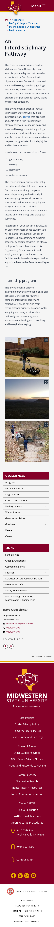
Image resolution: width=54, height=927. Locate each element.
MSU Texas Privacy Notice (27, 759)
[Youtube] (33, 875)
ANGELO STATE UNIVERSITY (27, 921)
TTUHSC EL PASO (27, 916)
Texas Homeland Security (27, 737)
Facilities (9, 572)
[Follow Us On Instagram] (11, 646)
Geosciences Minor (15, 518)
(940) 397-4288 (13, 627)
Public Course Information (27, 794)
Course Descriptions (16, 500)
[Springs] (27, 441)
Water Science (12, 512)
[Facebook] (13, 875)
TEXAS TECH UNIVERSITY (27, 905)
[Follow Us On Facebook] (5, 646)
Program (10, 482)
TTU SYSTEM (27, 900)
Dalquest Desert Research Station (23, 578)
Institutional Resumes (27, 816)
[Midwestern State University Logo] (27, 685)
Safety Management (16, 590)
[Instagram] (26, 875)
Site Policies (27, 718)
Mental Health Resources (27, 787)
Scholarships (12, 554)
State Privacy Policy (27, 724)
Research (10, 530)
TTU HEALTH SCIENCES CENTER (27, 911)
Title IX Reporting (27, 809)
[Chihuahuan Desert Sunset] (27, 399)
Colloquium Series (15, 566)
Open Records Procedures (27, 822)
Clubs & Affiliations (15, 560)
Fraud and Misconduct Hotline (27, 765)
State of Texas (27, 746)
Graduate (10, 524)
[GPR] (27, 357)
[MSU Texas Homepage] (6, 20)
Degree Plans (12, 494)
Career (9, 536)
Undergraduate (13, 506)
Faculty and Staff (14, 488)
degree (26, 116)
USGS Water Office (15, 584)
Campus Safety (27, 775)
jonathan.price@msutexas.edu (19, 623)
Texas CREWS (27, 803)
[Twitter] (20, 875)
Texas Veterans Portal (27, 730)
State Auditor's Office (27, 752)
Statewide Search (27, 781)
